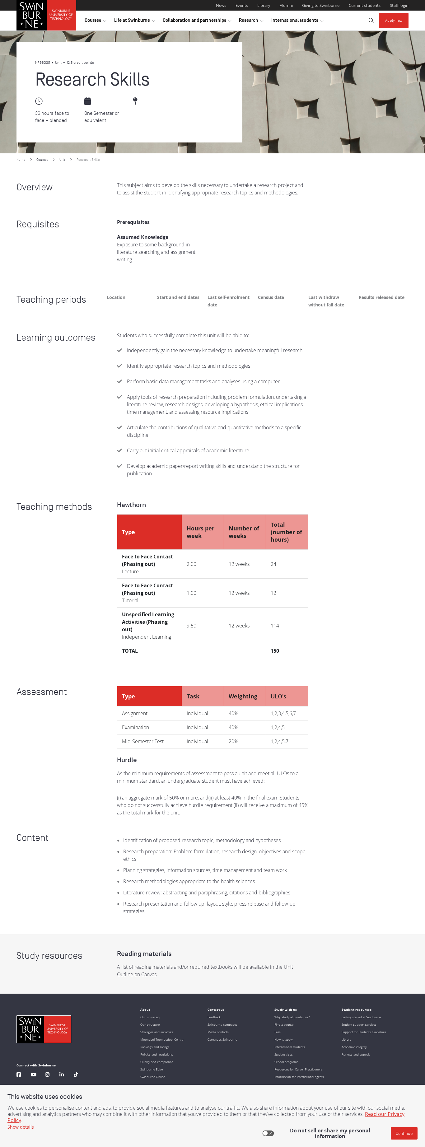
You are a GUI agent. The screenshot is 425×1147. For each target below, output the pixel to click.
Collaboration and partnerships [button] (197, 21)
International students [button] (297, 21)
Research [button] (251, 21)
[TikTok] (76, 1075)
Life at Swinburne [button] (134, 21)
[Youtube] (33, 1075)
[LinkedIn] (61, 1075)
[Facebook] (18, 1075)
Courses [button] (95, 21)
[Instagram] (47, 1075)
